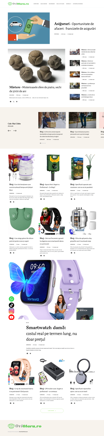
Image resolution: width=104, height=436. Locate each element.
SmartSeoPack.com (23, 431)
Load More (51, 410)
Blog (27, 322)
